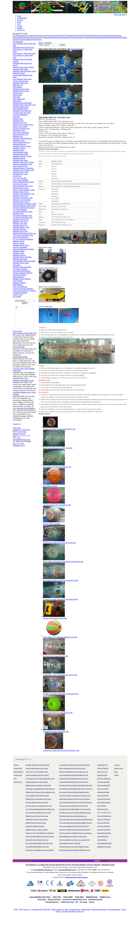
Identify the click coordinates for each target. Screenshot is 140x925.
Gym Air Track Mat (19, 178)
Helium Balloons (18, 277)
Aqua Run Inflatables (20, 115)
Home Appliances (58, 909)
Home (19, 16)
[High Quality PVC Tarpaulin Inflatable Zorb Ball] (54, 635)
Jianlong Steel (85, 909)
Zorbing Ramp (18, 119)
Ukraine (78, 37)
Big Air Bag (17, 176)
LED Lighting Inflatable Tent (23, 235)
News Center (17, 331)
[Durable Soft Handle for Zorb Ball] (54, 616)
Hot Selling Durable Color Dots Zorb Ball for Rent (60, 580)
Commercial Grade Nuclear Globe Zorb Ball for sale (61, 750)
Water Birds (17, 101)
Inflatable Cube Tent (20, 223)
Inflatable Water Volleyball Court (24, 105)
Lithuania (65, 37)
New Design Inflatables (21, 132)
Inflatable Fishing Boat (21, 107)
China (39, 39)
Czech (38, 37)
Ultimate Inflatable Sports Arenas (24, 206)
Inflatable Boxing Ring (21, 192)
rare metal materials (114, 909)
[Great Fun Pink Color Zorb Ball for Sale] (54, 503)
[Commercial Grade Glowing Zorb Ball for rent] (50, 427)
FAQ (19, 24)
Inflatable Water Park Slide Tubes (24, 71)
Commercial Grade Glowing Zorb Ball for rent (59, 429)
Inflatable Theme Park (20, 83)
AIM (20, 909)
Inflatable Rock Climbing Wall (23, 170)
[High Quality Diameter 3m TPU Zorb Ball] (54, 446)
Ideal (66, 909)
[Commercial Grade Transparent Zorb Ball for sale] (54, 673)
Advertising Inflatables (20, 237)
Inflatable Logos (18, 253)
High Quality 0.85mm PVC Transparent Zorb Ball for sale (63, 561)
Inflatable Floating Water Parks (23, 47)
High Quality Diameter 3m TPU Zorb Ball (57, 448)
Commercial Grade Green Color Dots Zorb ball (59, 543)
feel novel (26, 909)
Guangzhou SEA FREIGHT (41, 909)
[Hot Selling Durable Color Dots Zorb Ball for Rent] (54, 578)
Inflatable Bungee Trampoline (23, 168)
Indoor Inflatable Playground (23, 186)
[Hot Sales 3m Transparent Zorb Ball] (54, 654)
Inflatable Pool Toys (20, 123)
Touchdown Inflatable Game (23, 198)
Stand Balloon (18, 285)
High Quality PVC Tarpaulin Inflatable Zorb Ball (60, 637)
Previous (73, 49)
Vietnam (28, 39)
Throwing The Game (20, 184)
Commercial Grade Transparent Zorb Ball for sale (60, 675)
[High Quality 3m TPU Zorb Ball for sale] (54, 465)
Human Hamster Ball (20, 357)
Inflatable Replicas (19, 255)
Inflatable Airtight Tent (20, 219)
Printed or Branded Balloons (22, 273)
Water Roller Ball (19, 99)
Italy (82, 35)
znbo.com (80, 911)
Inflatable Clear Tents (20, 221)
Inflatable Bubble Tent (20, 134)
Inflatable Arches (18, 241)
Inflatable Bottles (18, 251)
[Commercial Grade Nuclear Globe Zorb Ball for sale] (54, 748)
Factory (19, 26)
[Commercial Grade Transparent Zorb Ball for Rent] (54, 597)
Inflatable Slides (18, 150)
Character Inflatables (20, 247)
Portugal (51, 37)
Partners (20, 28)
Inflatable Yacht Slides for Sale (23, 380)
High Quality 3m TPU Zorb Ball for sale (57, 467)
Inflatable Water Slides (20, 154)
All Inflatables (22, 18)
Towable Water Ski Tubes (22, 113)
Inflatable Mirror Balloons (22, 279)
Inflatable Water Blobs (20, 69)
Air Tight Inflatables (20, 210)
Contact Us (21, 30)
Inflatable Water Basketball (22, 103)
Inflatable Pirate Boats (20, 160)
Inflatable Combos (19, 148)
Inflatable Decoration (20, 259)
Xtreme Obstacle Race (20, 81)
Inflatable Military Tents (21, 227)
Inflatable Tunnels (19, 158)
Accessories (17, 296)
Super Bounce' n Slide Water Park (24, 333)
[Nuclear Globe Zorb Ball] (54, 522)
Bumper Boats (18, 93)
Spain (74, 35)
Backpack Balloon (19, 283)
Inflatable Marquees (19, 229)
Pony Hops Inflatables (20, 180)
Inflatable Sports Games (21, 202)
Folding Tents (17, 295)
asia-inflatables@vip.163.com (21, 429)
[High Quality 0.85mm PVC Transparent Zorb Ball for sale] (54, 560)
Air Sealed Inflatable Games (22, 211)
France (64, 35)
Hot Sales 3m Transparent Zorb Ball (55, 656)
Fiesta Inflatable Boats (20, 109)
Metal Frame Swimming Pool (23, 125)
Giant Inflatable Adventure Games (24, 204)
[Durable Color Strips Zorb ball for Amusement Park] (54, 692)
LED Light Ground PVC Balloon (24, 291)
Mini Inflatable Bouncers (21, 142)
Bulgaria (117, 37)
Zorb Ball (16, 117)
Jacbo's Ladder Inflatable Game (24, 190)
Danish (104, 37)
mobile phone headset (98, 909)
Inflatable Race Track (20, 174)
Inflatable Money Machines (22, 257)
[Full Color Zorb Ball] (54, 484)
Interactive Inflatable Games (22, 164)
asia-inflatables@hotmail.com (21, 438)
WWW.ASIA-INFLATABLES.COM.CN (77, 877)
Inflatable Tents (18, 213)
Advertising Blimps (19, 275)
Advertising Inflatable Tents (22, 215)
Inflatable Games (18, 140)
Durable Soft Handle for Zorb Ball (55, 618)
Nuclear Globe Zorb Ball (51, 524)
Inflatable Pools (18, 121)
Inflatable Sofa (18, 136)
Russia (27, 37)
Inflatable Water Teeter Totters (23, 67)
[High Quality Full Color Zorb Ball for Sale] (54, 711)
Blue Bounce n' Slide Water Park (24, 53)
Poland (92, 35)
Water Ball (16, 97)
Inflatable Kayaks (19, 130)
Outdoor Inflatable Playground (23, 182)
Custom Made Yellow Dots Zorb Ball (56, 731)
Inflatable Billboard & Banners (23, 249)
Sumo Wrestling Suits (20, 166)
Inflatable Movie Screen (21, 245)
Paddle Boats (17, 95)
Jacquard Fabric (74, 909)
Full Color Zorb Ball (50, 486)
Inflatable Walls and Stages (22, 267)
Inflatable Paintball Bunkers (22, 138)
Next (82, 49)
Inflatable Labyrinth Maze (22, 200)
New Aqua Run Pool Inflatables (24, 408)
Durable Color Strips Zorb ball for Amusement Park (61, 694)
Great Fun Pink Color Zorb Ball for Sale (57, 505)
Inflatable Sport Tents (20, 231)
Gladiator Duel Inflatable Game (24, 194)
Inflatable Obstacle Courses (22, 156)
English (22, 35)
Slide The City (18, 85)
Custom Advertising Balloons (23, 289)
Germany (52, 35)
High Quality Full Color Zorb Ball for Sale (58, 713)
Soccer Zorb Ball (19, 347)
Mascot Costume (18, 243)
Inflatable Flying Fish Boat (22, 111)
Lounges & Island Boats (21, 128)
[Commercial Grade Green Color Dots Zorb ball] (54, 541)
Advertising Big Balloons (21, 271)
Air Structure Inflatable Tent (22, 217)
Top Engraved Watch (69, 911)
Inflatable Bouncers (19, 144)
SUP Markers (17, 87)
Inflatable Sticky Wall (20, 196)
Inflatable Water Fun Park (57, 861)
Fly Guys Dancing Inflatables (23, 239)
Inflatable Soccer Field (20, 172)
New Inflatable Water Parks (22, 79)
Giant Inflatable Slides (20, 152)
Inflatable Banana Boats (21, 89)
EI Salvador (109, 35)
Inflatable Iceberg (19, 73)
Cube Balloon (17, 281)
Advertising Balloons (20, 269)
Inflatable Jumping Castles (22, 146)
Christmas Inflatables (20, 293)
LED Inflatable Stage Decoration (24, 261)
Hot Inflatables (18, 41)
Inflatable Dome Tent (20, 225)
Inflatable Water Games (21, 91)
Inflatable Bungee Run (20, 188)
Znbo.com (104, 861)
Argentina (37, 35)
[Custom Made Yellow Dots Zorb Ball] (54, 730)
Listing (78, 49)
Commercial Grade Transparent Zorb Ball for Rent (60, 599)
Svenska (92, 37)
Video (19, 22)
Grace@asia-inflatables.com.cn (20, 433)
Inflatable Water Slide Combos (23, 162)
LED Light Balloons (20, 287)
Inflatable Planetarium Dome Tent (24, 233)
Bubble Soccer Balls (20, 126)
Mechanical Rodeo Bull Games (23, 208)
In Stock (20, 20)
